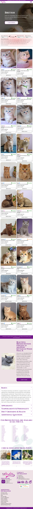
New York (14, 439)
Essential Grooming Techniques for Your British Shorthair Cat (5, 462)
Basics (4, 388)
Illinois (3, 438)
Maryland (14, 427)
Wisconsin (25, 439)
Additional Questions (11, 415)
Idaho (3, 437)
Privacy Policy (3, 502)
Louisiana (14, 425)
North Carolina (15, 440)
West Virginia (26, 438)
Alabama (3, 425)
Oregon (25, 427)
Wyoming (25, 440)
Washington (26, 437)
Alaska (3, 426)
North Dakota (15, 441)
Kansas (3, 440)
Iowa (2, 439)
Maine (14, 426)
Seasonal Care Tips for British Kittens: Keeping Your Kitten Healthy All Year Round (16, 463)
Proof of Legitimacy (5, 497)
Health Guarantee (4, 501)
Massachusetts (15, 428)
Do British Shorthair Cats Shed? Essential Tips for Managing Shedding (27, 462)
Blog (2, 495)
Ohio (24, 425)
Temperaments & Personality (15, 409)
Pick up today (3, 496)
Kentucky (3, 441)
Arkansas (3, 428)
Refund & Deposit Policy (6, 504)
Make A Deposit (4, 498)
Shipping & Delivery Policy (6, 503)
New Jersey (15, 437)
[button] (16, 387)
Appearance (6, 406)
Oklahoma (25, 426)
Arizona (3, 427)
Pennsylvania (26, 428)
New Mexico (15, 438)
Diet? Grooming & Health (13, 412)
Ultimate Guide (4, 492)
